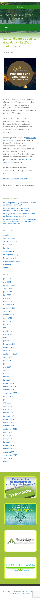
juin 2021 (7, 363)
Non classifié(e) (9, 258)
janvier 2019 (8, 442)
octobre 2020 (8, 389)
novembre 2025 (9, 285)
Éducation (7, 245)
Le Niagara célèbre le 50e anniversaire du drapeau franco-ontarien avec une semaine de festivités (19, 221)
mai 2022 (7, 327)
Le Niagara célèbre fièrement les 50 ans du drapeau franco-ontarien (19, 215)
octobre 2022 (8, 311)
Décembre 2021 (10, 344)
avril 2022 (7, 331)
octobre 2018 (8, 452)
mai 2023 (7, 298)
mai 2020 (7, 403)
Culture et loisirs (10, 241)
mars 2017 (7, 461)
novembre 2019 (9, 422)
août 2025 (7, 288)
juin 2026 (7, 278)
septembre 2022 (10, 314)
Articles (9, 185)
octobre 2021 (8, 350)
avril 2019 (7, 439)
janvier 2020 (8, 416)
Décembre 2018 (10, 445)
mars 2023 (7, 301)
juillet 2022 (8, 321)
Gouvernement (9, 251)
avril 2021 (7, 370)
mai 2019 (7, 435)
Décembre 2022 (10, 305)
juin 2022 (7, 324)
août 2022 (7, 318)
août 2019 (7, 432)
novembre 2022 (9, 308)
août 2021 (7, 357)
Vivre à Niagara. (31, 591)
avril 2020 (7, 406)
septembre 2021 (10, 354)
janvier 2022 (8, 341)
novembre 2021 (9, 347)
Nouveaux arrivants (11, 261)
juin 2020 (7, 399)
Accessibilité (26, 593)
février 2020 (8, 412)
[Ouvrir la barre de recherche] (37, 27)
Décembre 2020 (10, 383)
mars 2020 (7, 409)
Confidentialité (15, 593)
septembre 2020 (10, 393)
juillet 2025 (8, 291)
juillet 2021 (8, 360)
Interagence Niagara (11, 254)
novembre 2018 (9, 448)
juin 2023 (7, 295)
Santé (5, 267)
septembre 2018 (10, 455)
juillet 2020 (8, 396)
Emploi (6, 248)
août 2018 (7, 458)
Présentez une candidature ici (15, 178)
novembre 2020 (9, 386)
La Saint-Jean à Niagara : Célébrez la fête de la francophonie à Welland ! (19, 204)
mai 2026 (7, 282)
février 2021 (8, 376)
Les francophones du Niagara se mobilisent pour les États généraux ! (17, 209)
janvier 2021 (8, 380)
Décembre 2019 (10, 419)
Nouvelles (29, 185)
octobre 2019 (8, 425)
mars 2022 (7, 334)
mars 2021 (7, 373)
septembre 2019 (10, 429)
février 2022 (8, 337)
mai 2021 (7, 367)
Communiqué (18, 185)
